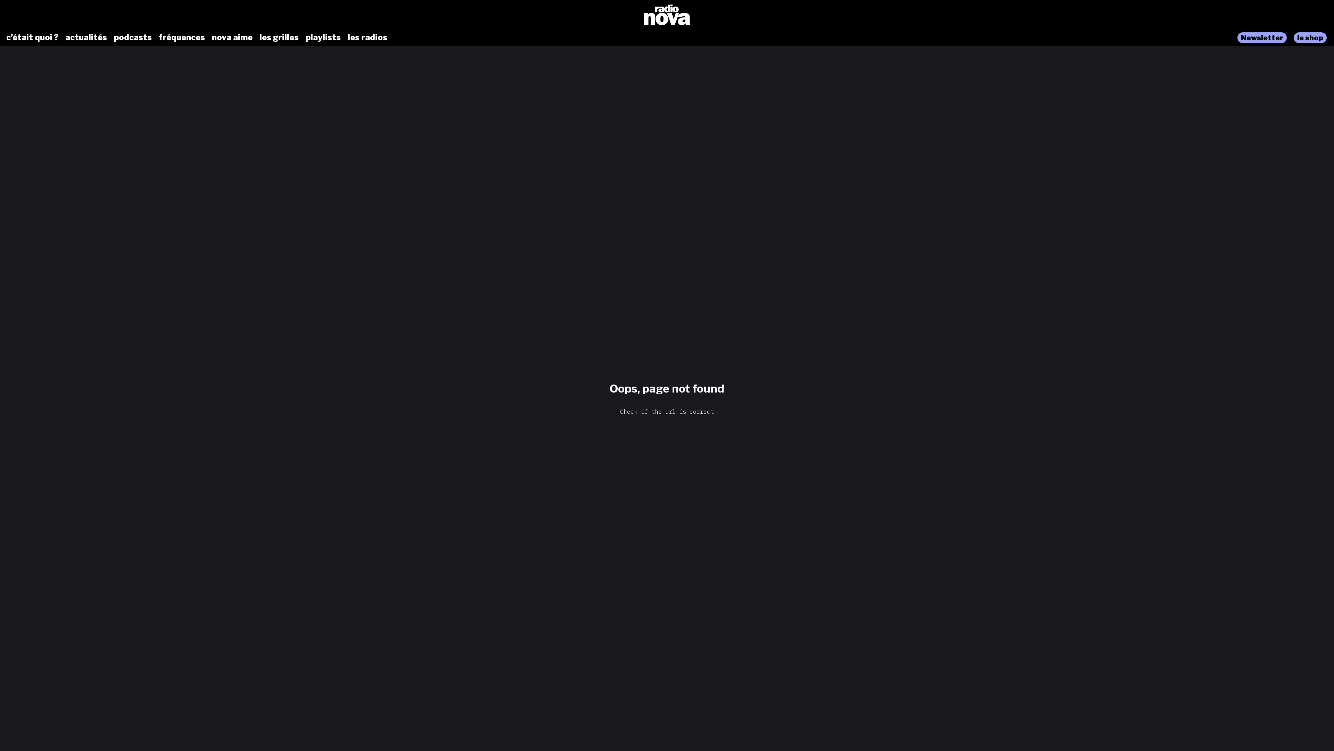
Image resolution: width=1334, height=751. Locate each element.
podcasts (133, 37)
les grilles (279, 37)
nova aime (232, 37)
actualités (86, 37)
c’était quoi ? (32, 37)
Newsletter (1262, 37)
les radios (367, 37)
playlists (323, 37)
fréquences (182, 37)
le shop (1310, 37)
